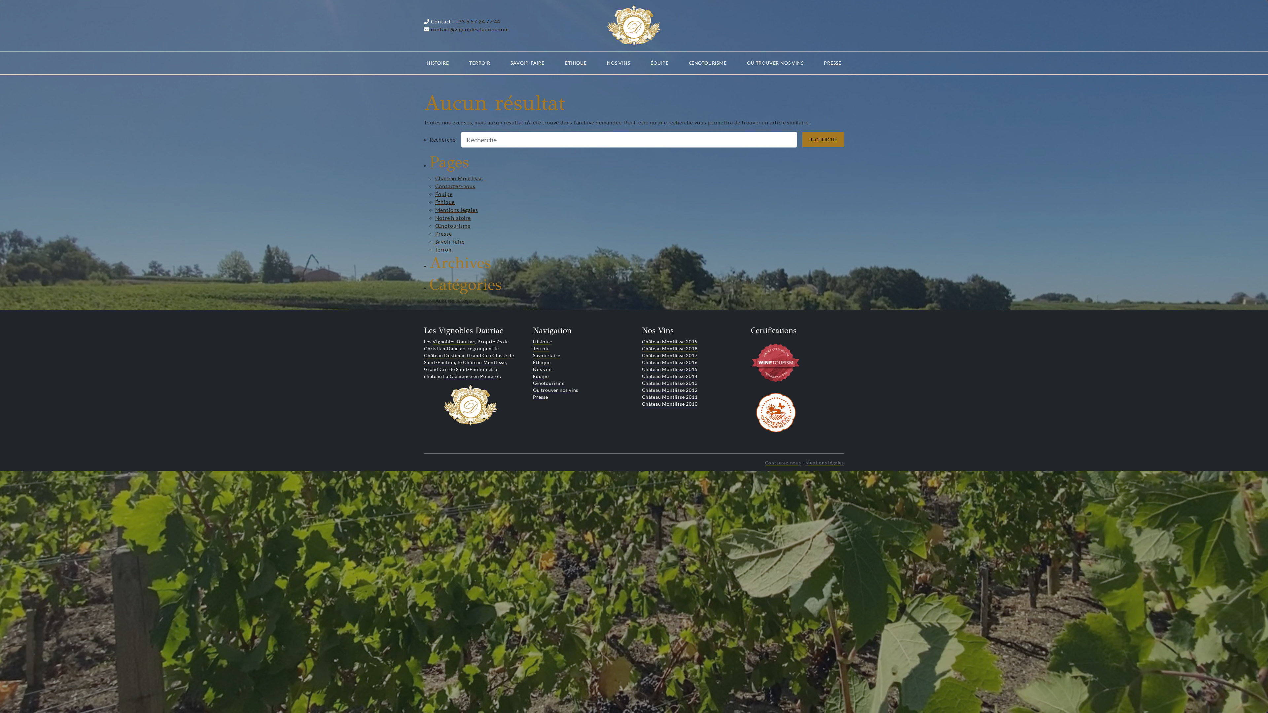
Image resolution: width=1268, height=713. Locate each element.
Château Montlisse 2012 (670, 390)
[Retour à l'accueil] (634, 25)
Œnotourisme (453, 225)
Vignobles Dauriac (454, 341)
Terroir (443, 249)
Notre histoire (453, 218)
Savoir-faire (450, 241)
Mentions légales (456, 210)
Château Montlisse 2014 (670, 376)
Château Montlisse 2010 (670, 404)
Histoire (542, 341)
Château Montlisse (459, 178)
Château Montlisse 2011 (670, 397)
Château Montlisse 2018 (670, 348)
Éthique (445, 202)
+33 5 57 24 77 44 (478, 21)
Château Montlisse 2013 (670, 383)
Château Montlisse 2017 (670, 355)
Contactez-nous (455, 186)
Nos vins (542, 369)
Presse (443, 233)
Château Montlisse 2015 (670, 369)
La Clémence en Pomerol (471, 376)
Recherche (443, 139)
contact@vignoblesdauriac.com (470, 29)
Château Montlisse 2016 (670, 362)
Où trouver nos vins (555, 390)
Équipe (444, 194)
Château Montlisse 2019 (670, 341)
